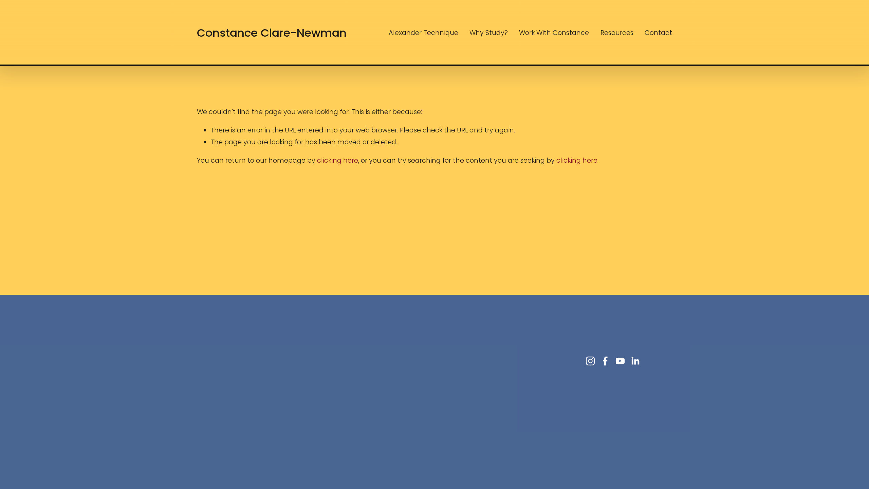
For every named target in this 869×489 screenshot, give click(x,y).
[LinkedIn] (635, 361)
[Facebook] (605, 361)
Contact (658, 32)
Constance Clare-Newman (272, 32)
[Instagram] (590, 361)
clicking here (337, 160)
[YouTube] (620, 361)
